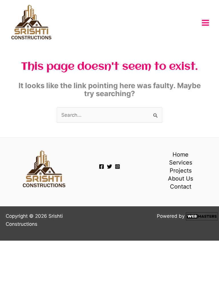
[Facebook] (101, 166)
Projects (181, 170)
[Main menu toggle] (206, 23)
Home (180, 154)
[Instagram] (117, 166)
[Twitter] (109, 166)
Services (180, 162)
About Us (180, 178)
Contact (180, 186)
